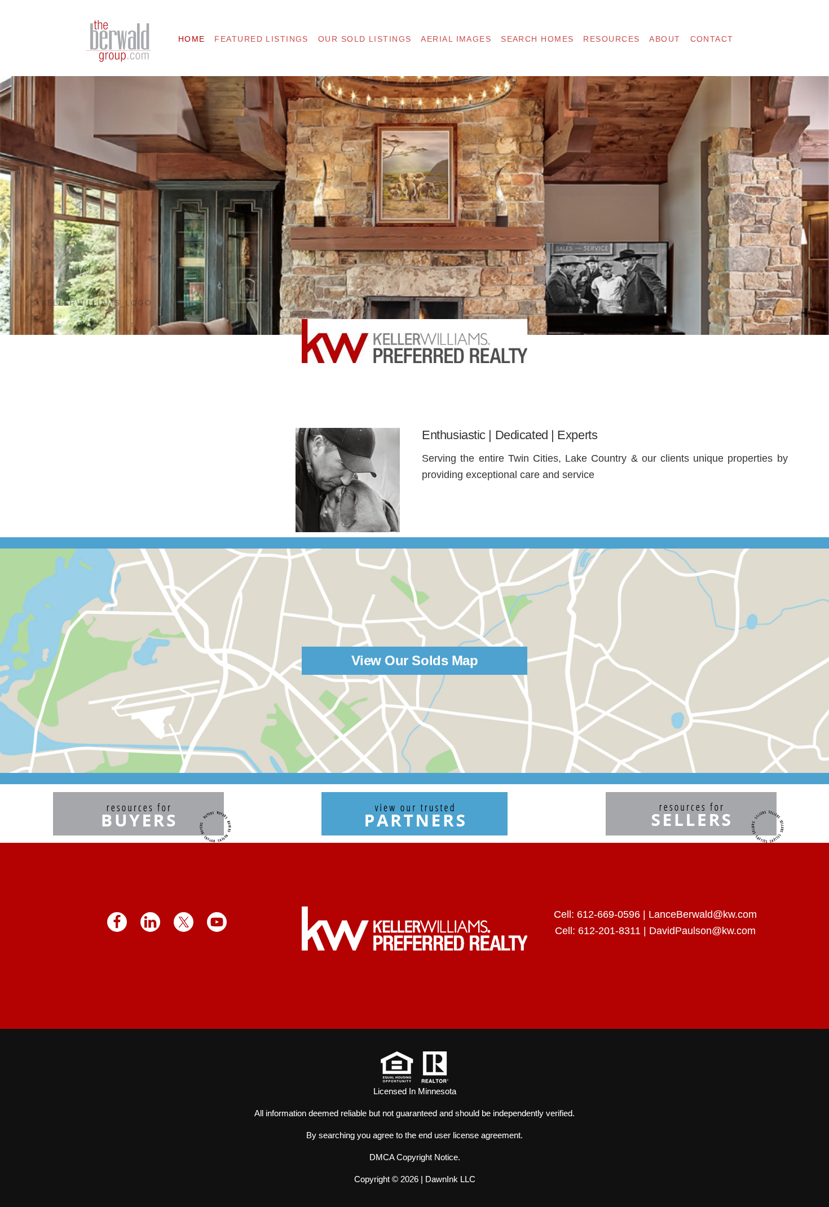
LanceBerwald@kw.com (703, 914)
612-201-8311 (609, 930)
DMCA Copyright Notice (413, 1157)
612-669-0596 (608, 914)
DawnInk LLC (450, 1179)
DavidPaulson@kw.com (702, 930)
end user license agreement (469, 1135)
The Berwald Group (118, 41)
